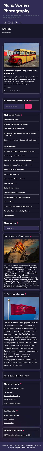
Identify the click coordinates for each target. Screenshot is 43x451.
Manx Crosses (8, 392)
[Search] (28, 106)
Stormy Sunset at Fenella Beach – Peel (18, 165)
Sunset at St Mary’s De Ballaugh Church (18, 206)
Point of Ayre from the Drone (14, 156)
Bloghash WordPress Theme (25, 448)
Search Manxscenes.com (16, 100)
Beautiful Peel (9, 202)
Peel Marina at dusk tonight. (14, 129)
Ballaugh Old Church (11, 188)
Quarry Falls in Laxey (11, 119)
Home (4, 32)
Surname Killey (9, 423)
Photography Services (11, 415)
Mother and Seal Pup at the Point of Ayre (18, 160)
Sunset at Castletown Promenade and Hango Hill (20, 141)
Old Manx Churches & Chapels (14, 388)
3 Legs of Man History (11, 399)
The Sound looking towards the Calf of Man (19, 151)
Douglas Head (9, 215)
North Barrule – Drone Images (14, 169)
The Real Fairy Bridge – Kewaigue (16, 124)
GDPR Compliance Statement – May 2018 (17, 435)
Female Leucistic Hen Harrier (14, 179)
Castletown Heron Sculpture (14, 192)
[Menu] (21, 22)
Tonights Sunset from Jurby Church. (17, 211)
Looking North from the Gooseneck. (17, 197)
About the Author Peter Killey (16, 376)
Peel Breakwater (10, 183)
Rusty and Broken (10, 146)
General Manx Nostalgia (12, 396)
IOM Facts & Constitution (12, 403)
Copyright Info (9, 419)
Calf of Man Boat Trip (12, 174)
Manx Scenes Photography (16, 8)
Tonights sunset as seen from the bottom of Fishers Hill (20, 134)
